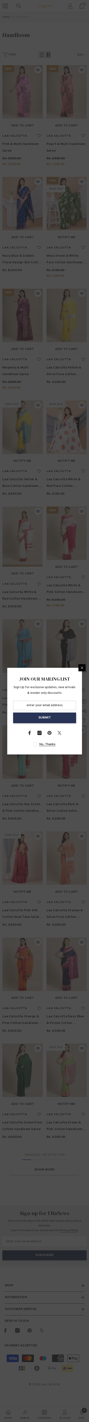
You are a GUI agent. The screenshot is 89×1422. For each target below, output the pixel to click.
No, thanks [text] (47, 744)
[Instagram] (40, 733)
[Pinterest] (50, 733)
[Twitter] (60, 733)
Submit (44, 718)
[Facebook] (30, 733)
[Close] (81, 667)
